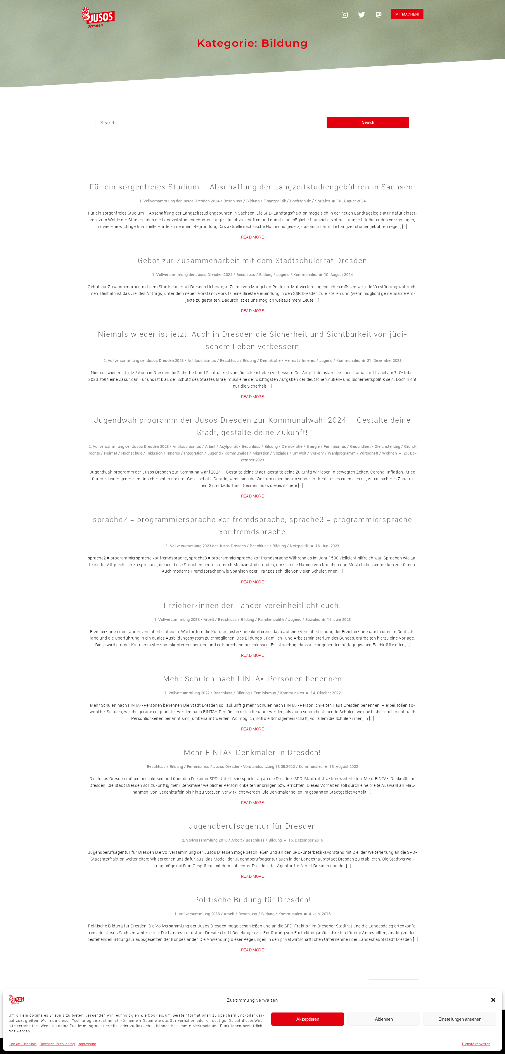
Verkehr (317, 453)
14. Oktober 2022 (326, 692)
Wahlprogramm (342, 453)
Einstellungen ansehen (459, 1019)
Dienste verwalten (476, 1043)
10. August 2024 (351, 200)
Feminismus (335, 446)
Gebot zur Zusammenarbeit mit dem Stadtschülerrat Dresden (252, 260)
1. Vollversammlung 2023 (177, 619)
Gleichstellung (387, 446)
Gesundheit (360, 446)
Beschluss (233, 200)
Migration (260, 453)
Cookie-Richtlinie (23, 1043)
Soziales (322, 200)
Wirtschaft (369, 453)
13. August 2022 (343, 766)
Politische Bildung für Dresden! (252, 899)
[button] (493, 1000)
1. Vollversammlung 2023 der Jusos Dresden (206, 545)
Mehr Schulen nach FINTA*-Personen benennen (252, 678)
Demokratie (270, 360)
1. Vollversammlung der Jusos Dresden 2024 (179, 200)
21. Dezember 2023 (384, 360)
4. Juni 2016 (320, 913)
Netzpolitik (299, 545)
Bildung (253, 200)
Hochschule (300, 200)
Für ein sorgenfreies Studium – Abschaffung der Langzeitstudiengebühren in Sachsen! (253, 186)
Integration (194, 453)
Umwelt (300, 453)
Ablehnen (384, 1019)
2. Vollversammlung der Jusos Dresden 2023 (143, 360)
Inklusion (154, 453)
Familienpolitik (271, 619)
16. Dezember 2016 (305, 840)
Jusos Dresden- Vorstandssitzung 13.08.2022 (254, 766)
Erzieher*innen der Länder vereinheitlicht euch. (252, 605)
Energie (313, 446)
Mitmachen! (407, 14)
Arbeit (210, 446)
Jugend (283, 274)
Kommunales (305, 274)
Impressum (87, 1043)
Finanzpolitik (275, 200)
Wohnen (389, 453)
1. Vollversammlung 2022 (187, 692)
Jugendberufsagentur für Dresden (253, 826)
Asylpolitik (228, 446)
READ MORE (252, 237)
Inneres (309, 360)
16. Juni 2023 (327, 545)
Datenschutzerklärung (57, 1043)
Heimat (291, 360)
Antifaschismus (202, 360)
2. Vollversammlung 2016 (205, 840)
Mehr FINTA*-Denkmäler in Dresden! (252, 752)
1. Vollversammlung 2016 (197, 913)
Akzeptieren (307, 1019)
